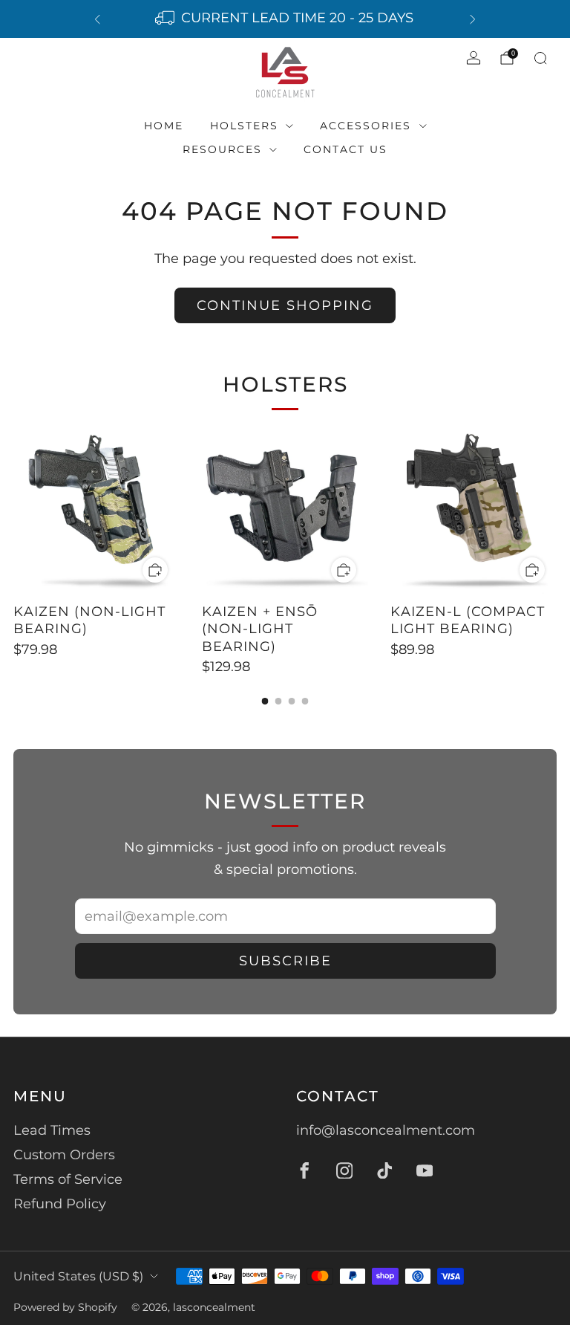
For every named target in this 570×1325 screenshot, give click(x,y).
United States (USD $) (78, 1276)
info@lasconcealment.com (385, 1130)
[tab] (265, 701)
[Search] (540, 58)
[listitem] (285, 19)
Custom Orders (64, 1155)
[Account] (473, 58)
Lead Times (52, 1130)
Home (163, 125)
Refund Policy (59, 1204)
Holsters (244, 125)
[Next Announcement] (472, 19)
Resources (222, 149)
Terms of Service (67, 1179)
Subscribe (285, 961)
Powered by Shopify (65, 1307)
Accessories (365, 125)
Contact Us (345, 149)
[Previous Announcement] (97, 19)
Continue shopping (285, 305)
